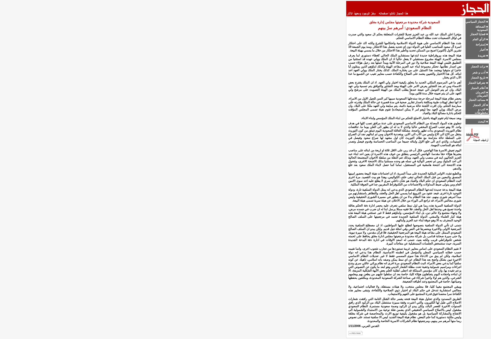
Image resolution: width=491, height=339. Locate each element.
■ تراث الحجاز (479, 66)
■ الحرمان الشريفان (482, 94)
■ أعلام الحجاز (479, 88)
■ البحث (483, 121)
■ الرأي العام (480, 39)
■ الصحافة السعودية (481, 28)
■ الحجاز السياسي (477, 21)
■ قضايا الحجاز (479, 34)
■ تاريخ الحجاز (479, 77)
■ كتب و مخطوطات (481, 111)
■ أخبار (484, 49)
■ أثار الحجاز (480, 105)
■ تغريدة (483, 55)
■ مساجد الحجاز (478, 99)
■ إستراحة (482, 44)
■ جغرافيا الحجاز (478, 82)
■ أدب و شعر (480, 72)
